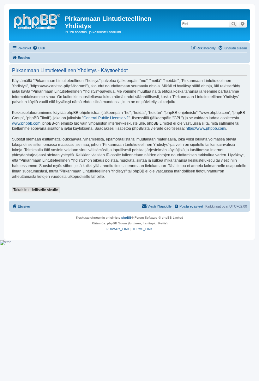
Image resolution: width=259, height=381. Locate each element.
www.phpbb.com (26, 123)
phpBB (126, 217)
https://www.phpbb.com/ (206, 128)
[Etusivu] (37, 20)
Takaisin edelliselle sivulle (35, 190)
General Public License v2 (106, 118)
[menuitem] (39, 48)
